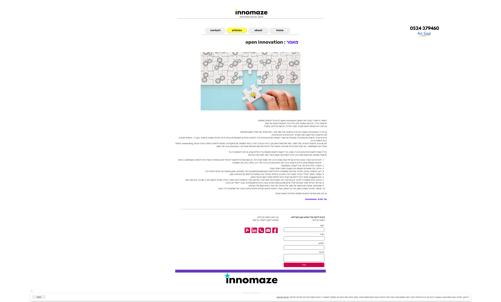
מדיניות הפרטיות (283, 297)
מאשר (39, 297)
